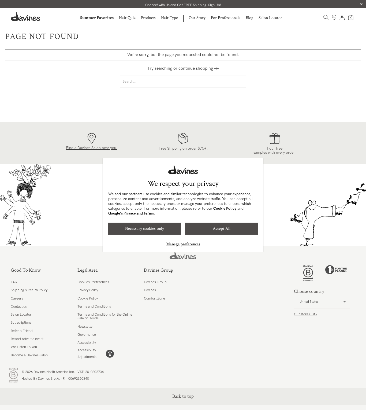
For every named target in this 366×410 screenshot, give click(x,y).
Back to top (183, 396)
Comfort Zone (154, 298)
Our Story (197, 18)
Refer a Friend (22, 331)
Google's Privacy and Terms (131, 213)
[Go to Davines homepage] (25, 16)
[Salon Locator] (334, 17)
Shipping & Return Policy (29, 290)
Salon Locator (270, 18)
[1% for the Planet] (336, 273)
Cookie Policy (224, 208)
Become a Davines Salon (29, 355)
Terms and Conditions (94, 306)
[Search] (326, 17)
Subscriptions (21, 322)
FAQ (14, 282)
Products (148, 18)
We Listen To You (24, 347)
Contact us (19, 306)
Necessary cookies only (144, 228)
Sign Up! (214, 4)
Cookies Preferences (93, 282)
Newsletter (85, 326)
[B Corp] (308, 273)
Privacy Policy (87, 290)
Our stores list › (305, 314)
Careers (17, 298)
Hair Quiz (127, 18)
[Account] (342, 17)
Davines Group (155, 282)
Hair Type (169, 18)
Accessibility (86, 343)
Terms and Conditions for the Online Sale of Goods (104, 316)
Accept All (221, 228)
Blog (249, 18)
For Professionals (225, 18)
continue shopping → (198, 68)
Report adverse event (27, 339)
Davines (150, 290)
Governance (86, 335)
